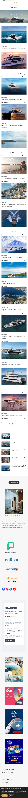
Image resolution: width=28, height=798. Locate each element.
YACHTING (18, 35)
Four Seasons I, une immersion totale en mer (11, 99)
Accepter (5, 795)
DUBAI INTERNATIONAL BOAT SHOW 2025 (11, 257)
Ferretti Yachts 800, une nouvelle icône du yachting (13, 48)
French (5, 0)
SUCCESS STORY (17, 60)
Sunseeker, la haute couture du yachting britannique (13, 74)
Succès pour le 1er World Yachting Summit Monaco (13, 153)
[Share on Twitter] (24, 51)
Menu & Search (14, 7)
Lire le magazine (14, 482)
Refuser (11, 795)
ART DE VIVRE (17, 295)
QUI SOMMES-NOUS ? (8, 769)
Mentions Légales (14, 792)
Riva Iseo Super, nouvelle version (9, 232)
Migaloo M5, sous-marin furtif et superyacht (11, 415)
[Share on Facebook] (22, 51)
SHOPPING (5, 782)
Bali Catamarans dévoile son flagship (9, 390)
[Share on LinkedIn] (26, 51)
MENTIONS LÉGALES (7, 776)
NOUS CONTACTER (7, 779)
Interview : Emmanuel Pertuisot (8, 283)
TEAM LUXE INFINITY (7, 772)
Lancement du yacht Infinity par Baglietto (11, 364)
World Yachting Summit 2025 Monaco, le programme (13, 178)
